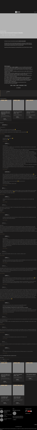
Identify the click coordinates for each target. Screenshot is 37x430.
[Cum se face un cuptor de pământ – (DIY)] (1, 415)
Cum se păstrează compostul (31, 374)
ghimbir (14, 85)
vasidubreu (6, 143)
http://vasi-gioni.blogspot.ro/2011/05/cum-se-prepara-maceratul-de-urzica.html (15, 307)
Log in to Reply (5, 169)
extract (11, 85)
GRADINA (6, 362)
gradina (17, 85)
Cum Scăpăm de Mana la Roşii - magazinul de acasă (9, 355)
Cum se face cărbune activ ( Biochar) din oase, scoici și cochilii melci (5, 113)
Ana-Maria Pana (4, 124)
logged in (4, 359)
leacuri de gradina (21, 85)
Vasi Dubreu (8, 91)
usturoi (25, 85)
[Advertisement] (18, 5)
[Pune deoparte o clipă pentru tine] (1, 419)
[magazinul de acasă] (17, 12)
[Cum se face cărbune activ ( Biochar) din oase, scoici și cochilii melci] (1, 411)
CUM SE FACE (2, 362)
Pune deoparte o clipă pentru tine (7, 418)
